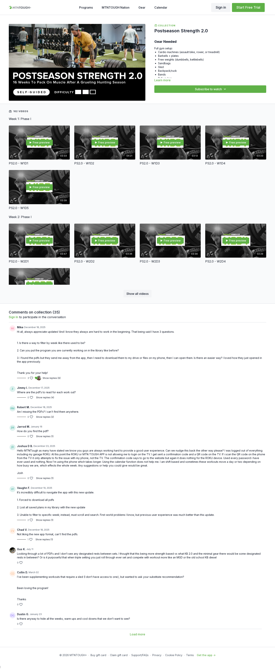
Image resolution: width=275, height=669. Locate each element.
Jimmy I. (22, 387)
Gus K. (21, 549)
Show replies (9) (52, 378)
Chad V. (22, 529)
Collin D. (22, 572)
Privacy (156, 655)
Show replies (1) (45, 436)
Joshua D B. (25, 446)
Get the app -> (206, 655)
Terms (190, 655)
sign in (13, 317)
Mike (20, 327)
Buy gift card (98, 655)
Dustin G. (23, 614)
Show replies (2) (45, 416)
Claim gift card (119, 655)
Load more (137, 634)
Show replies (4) (45, 397)
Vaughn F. (23, 487)
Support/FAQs (140, 655)
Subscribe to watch (208, 89)
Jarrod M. (23, 426)
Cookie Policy (173, 655)
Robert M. (23, 407)
